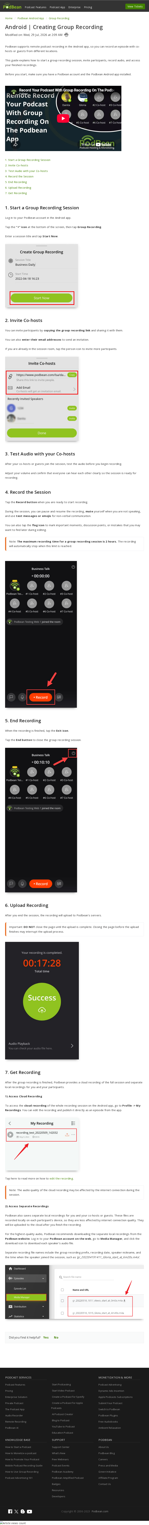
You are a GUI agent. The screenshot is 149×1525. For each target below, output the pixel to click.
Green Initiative (107, 1471)
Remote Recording (15, 1421)
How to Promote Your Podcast (22, 1459)
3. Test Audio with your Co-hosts (26, 171)
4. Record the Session (19, 176)
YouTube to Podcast (63, 1426)
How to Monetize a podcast (21, 1453)
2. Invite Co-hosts (16, 165)
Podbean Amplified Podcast (68, 1477)
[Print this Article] (66, 35)
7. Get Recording (16, 193)
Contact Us (104, 1484)
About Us (103, 1447)
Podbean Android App (30, 18)
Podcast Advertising (109, 1384)
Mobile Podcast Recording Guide (24, 1465)
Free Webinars (60, 1459)
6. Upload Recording (18, 187)
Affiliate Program (108, 1477)
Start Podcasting (61, 1384)
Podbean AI (12, 1427)
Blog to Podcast (61, 1420)
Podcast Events (61, 1465)
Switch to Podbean (109, 1409)
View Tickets (135, 6)
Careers (103, 1459)
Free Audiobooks (108, 1421)
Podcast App (57, 7)
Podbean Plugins (108, 1415)
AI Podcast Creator (62, 1414)
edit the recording (61, 1178)
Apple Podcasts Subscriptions (115, 1397)
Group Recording (59, 18)
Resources (58, 1490)
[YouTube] (29, 1512)
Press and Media (108, 1465)
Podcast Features (35, 7)
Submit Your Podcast (110, 1403)
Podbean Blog (106, 1453)
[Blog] (23, 1512)
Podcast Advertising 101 (19, 1477)
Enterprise (74, 7)
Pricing (88, 7)
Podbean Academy (63, 1471)
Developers (58, 1496)
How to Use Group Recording (21, 1471)
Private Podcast (14, 1403)
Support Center (61, 1447)
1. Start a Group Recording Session (28, 160)
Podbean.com (100, 1511)
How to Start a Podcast (18, 1447)
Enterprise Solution (16, 1397)
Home (9, 18)
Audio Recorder (14, 1415)
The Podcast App (15, 1409)
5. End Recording (16, 182)
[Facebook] (10, 1512)
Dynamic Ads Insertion (111, 1390)
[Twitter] (17, 1512)
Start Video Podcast (63, 1390)
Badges (56, 1484)
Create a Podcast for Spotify (68, 1396)
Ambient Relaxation (109, 1427)
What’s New (58, 1453)
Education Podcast (62, 1432)
